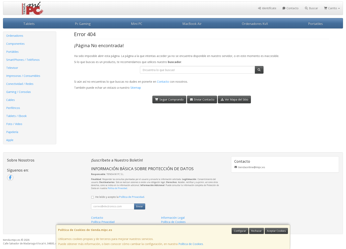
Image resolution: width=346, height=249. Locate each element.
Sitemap (135, 87)
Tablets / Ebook (16, 116)
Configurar (240, 231)
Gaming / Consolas (18, 92)
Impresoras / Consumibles (23, 76)
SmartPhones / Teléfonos (23, 60)
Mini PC (136, 23)
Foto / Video (14, 124)
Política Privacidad (103, 222)
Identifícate (268, 8)
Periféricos (13, 108)
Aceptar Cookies (276, 231)
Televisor (12, 68)
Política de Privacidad (117, 188)
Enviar (139, 206)
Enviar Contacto (203, 99)
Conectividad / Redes (19, 84)
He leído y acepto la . (120, 197)
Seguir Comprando (171, 99)
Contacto (292, 8)
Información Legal (173, 218)
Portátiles (12, 52)
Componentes (15, 44)
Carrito (332, 8)
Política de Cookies (190, 244)
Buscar (313, 8)
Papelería (12, 132)
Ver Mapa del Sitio (236, 99)
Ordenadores (14, 36)
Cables (10, 100)
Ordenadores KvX (255, 23)
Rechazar (256, 231)
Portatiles (315, 23)
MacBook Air (192, 23)
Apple (9, 140)
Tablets (29, 23)
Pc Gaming (83, 23)
